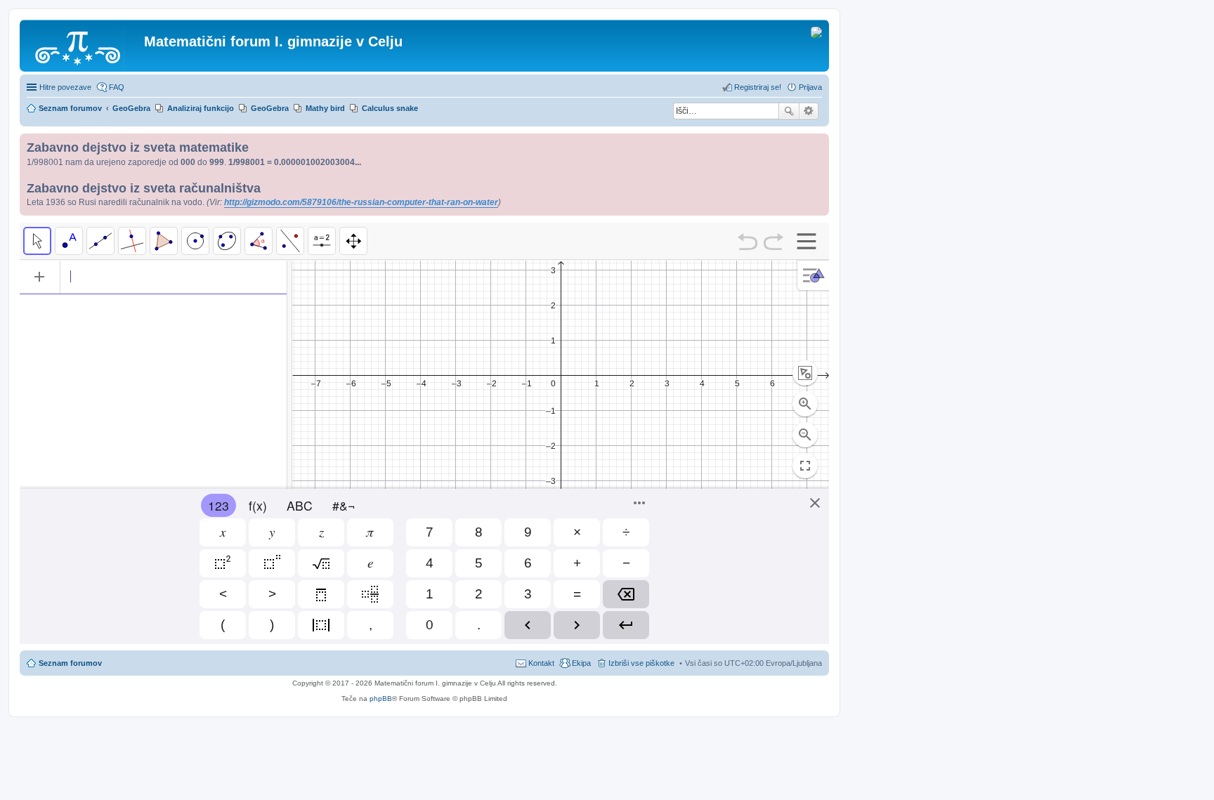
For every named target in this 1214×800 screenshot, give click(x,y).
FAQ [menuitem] (116, 87)
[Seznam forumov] (83, 45)
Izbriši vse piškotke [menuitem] (641, 663)
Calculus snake (390, 108)
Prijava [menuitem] (810, 87)
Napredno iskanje (808, 111)
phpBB (381, 698)
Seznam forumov (70, 663)
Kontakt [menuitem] (541, 663)
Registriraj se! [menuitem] (757, 87)
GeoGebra (270, 108)
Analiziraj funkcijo (200, 108)
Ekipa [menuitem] (581, 663)
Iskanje (788, 111)
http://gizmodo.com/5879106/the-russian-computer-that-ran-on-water (361, 202)
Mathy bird (325, 108)
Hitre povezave (65, 87)
